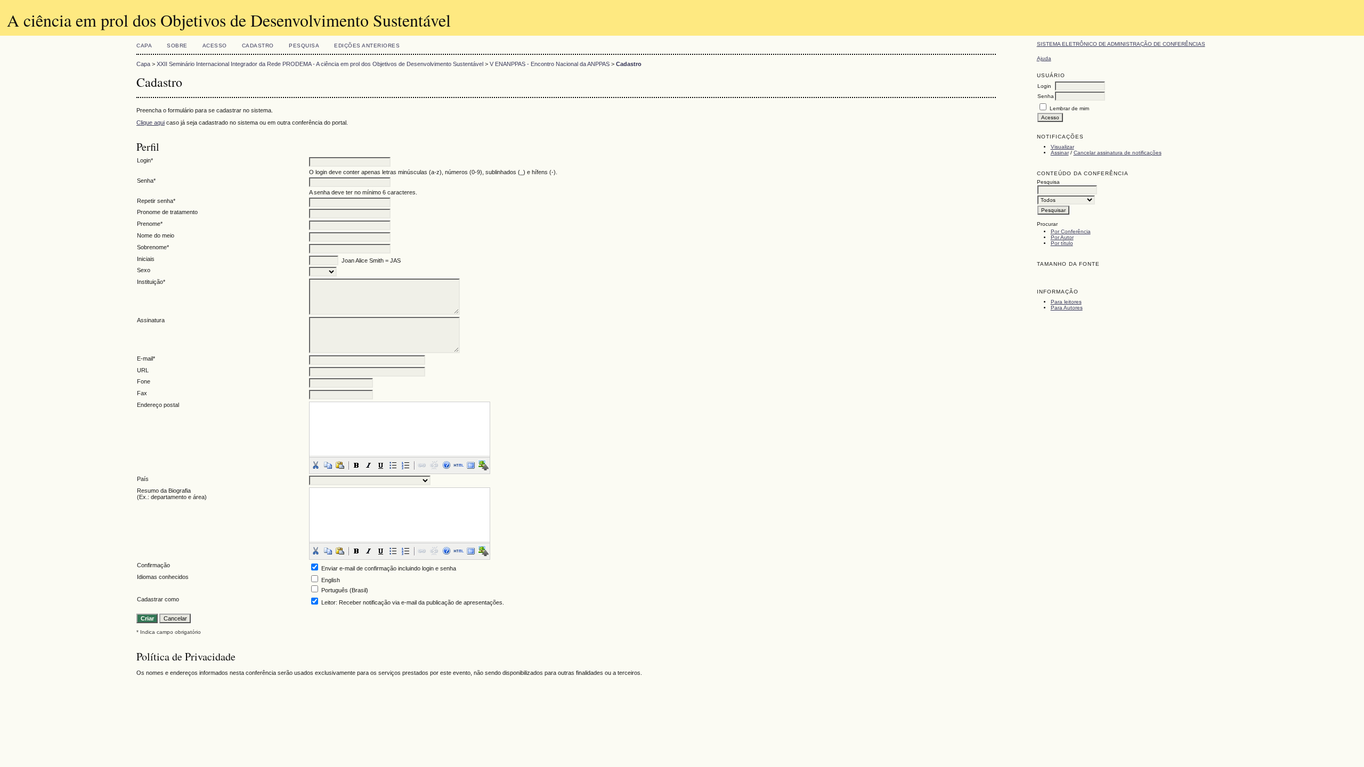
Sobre (177, 45)
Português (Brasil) (344, 590)
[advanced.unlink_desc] (434, 465)
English (330, 580)
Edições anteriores (367, 45)
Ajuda (1044, 58)
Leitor (328, 602)
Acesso (214, 45)
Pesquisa (304, 45)
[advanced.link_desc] (422, 465)
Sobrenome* (153, 247)
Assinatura (151, 320)
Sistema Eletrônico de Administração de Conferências (1121, 44)
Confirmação (153, 565)
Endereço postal (158, 405)
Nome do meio (155, 235)
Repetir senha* (156, 201)
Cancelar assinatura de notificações (1118, 153)
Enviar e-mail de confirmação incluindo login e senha (388, 568)
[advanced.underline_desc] (381, 465)
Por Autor (1062, 237)
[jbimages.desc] (483, 465)
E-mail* (146, 358)
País (143, 479)
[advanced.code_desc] (459, 465)
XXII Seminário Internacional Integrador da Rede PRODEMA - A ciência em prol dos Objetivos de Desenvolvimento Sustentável (320, 64)
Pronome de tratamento (167, 212)
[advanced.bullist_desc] (393, 465)
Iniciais (146, 259)
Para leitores (1066, 302)
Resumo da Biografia (164, 490)
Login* (145, 160)
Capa (144, 45)
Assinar (1060, 153)
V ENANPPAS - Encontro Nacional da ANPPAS (550, 64)
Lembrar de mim (1069, 108)
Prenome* (150, 224)
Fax (142, 393)
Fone (143, 381)
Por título (1062, 243)
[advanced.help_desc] (446, 465)
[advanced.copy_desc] (328, 465)
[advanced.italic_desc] (369, 465)
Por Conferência (1071, 231)
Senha (1045, 96)
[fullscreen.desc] (471, 465)
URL (143, 370)
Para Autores (1067, 308)
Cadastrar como (158, 599)
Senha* (146, 180)
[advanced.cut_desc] (315, 465)
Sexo (143, 270)
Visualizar (1062, 147)
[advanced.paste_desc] (340, 465)
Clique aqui (150, 122)
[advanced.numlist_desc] (405, 465)
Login (1044, 86)
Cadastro (258, 45)
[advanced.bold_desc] (356, 465)
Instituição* (151, 282)
